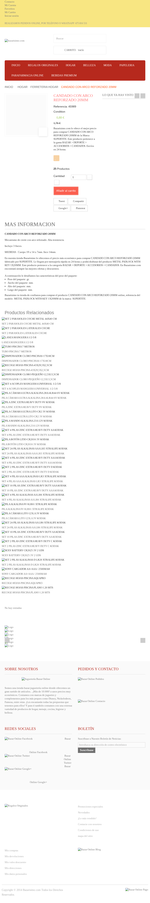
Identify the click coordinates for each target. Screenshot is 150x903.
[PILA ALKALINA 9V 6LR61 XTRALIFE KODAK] (29, 503)
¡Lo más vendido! (87, 818)
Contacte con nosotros (90, 824)
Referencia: (61, 106)
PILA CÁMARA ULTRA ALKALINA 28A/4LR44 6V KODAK (34, 397)
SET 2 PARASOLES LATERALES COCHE (24, 333)
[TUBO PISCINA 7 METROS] (18, 346)
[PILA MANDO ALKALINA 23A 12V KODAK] (27, 420)
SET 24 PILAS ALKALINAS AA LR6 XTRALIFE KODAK (32, 527)
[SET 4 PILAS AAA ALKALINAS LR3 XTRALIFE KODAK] (34, 476)
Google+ (63, 208)
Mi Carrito (10, 12)
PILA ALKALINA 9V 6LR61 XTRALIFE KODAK (28, 509)
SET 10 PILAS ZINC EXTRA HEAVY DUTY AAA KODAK (32, 490)
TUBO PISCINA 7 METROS (16, 351)
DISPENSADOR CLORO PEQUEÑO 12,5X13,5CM (29, 379)
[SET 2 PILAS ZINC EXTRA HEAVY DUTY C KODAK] (32, 540)
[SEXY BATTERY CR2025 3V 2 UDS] (23, 550)
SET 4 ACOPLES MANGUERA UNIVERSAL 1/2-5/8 (30, 388)
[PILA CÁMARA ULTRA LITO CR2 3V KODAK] (28, 411)
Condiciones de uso (88, 830)
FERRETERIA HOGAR (44, 86)
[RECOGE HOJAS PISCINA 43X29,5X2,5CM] (27, 365)
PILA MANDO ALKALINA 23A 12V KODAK (25, 425)
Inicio (9, 86)
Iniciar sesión (12, 15)
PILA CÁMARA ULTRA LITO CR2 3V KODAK (27, 416)
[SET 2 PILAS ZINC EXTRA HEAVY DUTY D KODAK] (32, 466)
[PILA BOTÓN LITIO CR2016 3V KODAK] (25, 439)
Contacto (9, 1)
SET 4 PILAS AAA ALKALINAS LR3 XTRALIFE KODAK (32, 481)
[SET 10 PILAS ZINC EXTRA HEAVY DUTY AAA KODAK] (34, 485)
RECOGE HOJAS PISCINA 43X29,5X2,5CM (25, 370)
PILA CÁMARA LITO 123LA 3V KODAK (24, 518)
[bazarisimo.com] (26, 45)
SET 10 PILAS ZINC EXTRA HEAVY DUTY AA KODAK (32, 536)
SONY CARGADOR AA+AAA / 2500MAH (24, 573)
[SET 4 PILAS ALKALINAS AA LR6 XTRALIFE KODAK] (33, 494)
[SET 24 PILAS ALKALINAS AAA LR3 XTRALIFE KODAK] (34, 448)
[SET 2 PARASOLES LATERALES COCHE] (26, 328)
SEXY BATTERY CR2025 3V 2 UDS (21, 555)
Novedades (84, 812)
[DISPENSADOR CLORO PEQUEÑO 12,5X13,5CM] (30, 374)
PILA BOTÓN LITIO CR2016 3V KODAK (24, 444)
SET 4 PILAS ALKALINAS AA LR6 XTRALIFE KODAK (31, 499)
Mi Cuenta (10, 5)
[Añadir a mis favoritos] (56, 158)
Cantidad (59, 176)
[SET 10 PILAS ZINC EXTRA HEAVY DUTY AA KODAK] (33, 531)
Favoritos (10, 8)
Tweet (61, 201)
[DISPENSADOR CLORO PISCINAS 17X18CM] (28, 355)
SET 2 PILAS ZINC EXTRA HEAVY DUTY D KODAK (30, 471)
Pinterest (80, 208)
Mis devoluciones (14, 856)
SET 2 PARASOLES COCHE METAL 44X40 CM (28, 323)
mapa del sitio (85, 835)
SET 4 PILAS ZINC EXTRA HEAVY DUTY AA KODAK (31, 434)
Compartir (78, 201)
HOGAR (23, 86)
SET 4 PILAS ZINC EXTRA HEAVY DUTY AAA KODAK (32, 462)
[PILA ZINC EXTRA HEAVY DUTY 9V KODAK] (28, 402)
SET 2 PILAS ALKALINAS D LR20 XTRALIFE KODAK (31, 564)
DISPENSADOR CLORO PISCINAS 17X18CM (26, 360)
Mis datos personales (16, 873)
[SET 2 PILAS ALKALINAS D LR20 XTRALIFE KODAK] (33, 559)
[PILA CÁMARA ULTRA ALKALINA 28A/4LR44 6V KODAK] (36, 392)
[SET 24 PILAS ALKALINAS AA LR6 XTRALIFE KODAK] (34, 522)
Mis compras (11, 850)
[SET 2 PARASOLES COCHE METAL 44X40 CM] (29, 318)
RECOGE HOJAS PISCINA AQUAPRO (22, 583)
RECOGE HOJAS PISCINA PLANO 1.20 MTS (26, 592)
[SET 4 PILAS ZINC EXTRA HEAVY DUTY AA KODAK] (32, 429)
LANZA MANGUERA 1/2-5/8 (17, 342)
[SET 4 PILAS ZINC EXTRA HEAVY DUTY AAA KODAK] (33, 457)
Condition (59, 111)
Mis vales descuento (15, 862)
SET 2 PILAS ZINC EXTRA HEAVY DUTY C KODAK (30, 546)
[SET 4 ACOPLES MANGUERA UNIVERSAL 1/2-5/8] (31, 383)
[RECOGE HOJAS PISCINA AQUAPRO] (24, 577)
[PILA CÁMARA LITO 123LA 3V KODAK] (25, 513)
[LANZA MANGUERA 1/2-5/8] (19, 337)
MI (15, 843)
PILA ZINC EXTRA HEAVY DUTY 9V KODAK (27, 407)
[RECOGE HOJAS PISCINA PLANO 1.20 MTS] (27, 587)
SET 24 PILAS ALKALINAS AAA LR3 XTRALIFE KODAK (33, 453)
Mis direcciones (13, 868)
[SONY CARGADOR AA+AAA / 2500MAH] (26, 568)
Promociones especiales (90, 806)
